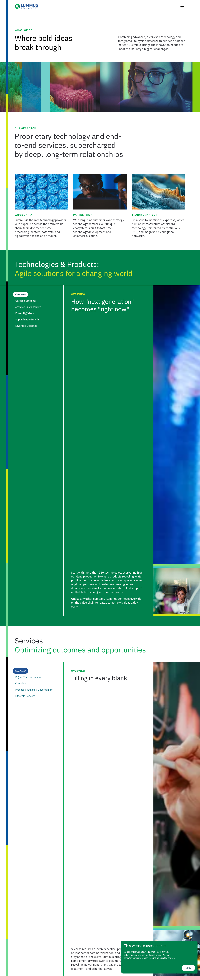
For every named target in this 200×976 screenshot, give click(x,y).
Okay (188, 967)
